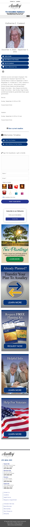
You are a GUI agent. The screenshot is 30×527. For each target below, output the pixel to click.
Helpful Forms (7, 497)
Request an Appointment (10, 500)
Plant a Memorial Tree (11, 67)
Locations (18, 1)
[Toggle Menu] (28, 16)
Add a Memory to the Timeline (12, 59)
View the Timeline (10, 140)
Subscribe (15, 219)
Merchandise (7, 508)
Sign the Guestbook (9, 63)
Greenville (6, 483)
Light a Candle (8, 56)
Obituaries (6, 513)
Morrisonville (7, 470)
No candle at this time (9, 197)
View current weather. (16, 128)
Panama (6, 477)
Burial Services (8, 506)
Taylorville (6, 464)
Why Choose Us (8, 511)
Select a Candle (7, 182)
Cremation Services (9, 503)
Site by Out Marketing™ (15, 524)
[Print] (3, 71)
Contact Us (12, 1)
